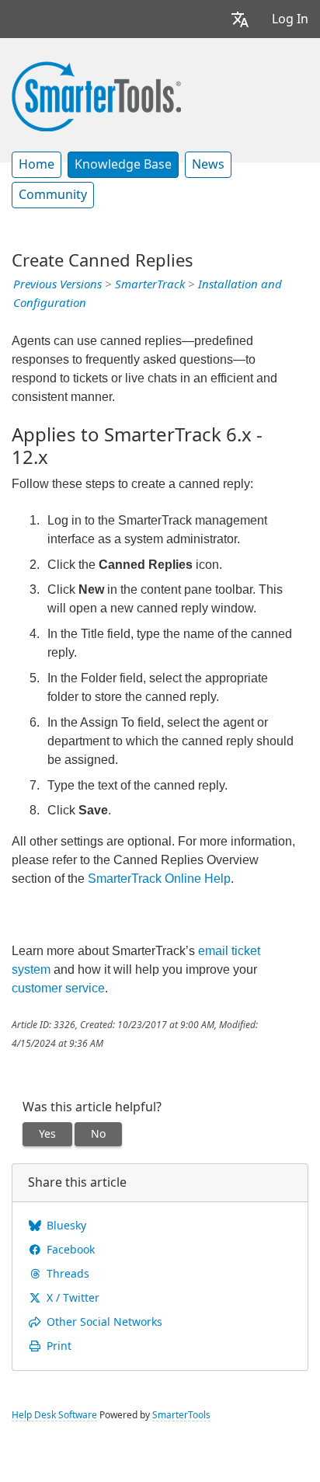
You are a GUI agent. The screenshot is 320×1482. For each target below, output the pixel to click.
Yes (47, 1134)
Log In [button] (290, 19)
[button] (240, 19)
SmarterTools (181, 1415)
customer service (58, 988)
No (98, 1134)
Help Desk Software (54, 1415)
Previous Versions (57, 284)
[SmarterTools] (96, 94)
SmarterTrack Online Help (159, 878)
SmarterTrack (150, 284)
